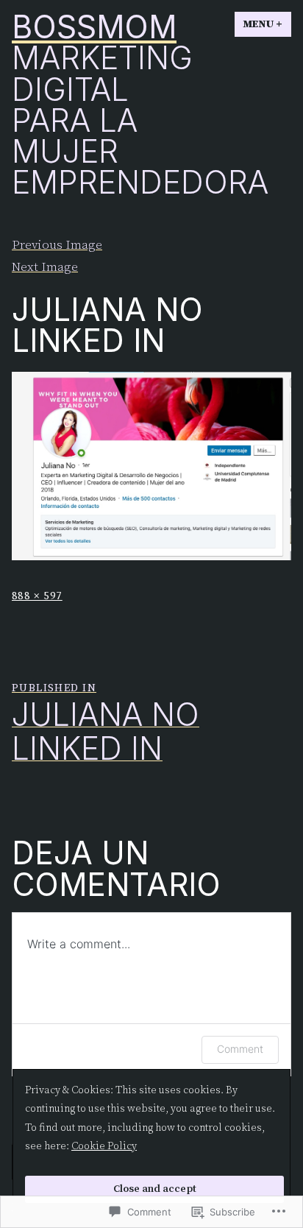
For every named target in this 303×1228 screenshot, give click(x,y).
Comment (240, 1048)
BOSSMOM (94, 27)
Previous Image (57, 245)
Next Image (45, 267)
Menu (267, 24)
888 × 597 (37, 596)
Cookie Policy (104, 1146)
